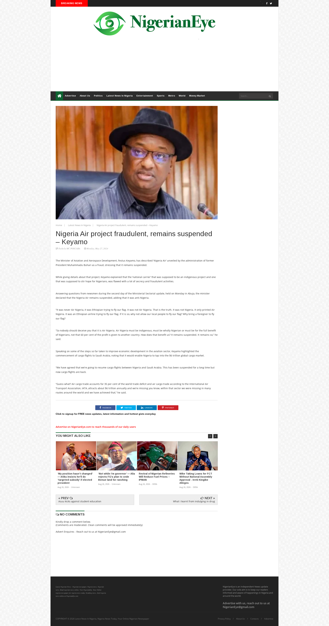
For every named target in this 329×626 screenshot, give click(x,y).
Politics (98, 95)
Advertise (70, 95)
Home (59, 225)
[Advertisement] (153, 67)
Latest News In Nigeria (119, 95)
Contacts (254, 619)
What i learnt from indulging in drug (194, 501)
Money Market (197, 95)
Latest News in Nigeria (79, 225)
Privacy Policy (224, 619)
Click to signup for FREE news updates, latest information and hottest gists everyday (106, 413)
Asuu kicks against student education (79, 501)
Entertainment (144, 95)
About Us (85, 95)
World (182, 95)
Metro (171, 95)
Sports (160, 95)
